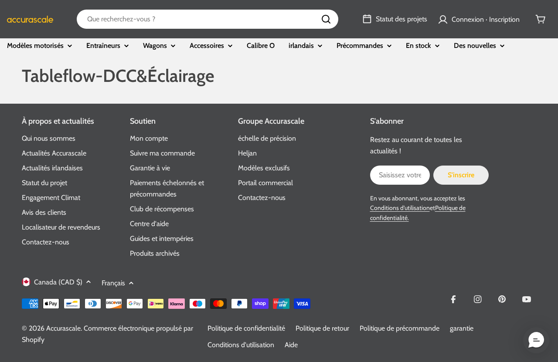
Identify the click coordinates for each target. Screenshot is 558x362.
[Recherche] (326, 19)
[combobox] (207, 19)
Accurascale (63, 328)
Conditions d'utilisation (400, 208)
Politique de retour (322, 328)
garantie (461, 328)
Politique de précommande (399, 328)
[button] (536, 340)
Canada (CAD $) (58, 282)
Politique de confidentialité (246, 328)
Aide (291, 345)
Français (113, 283)
